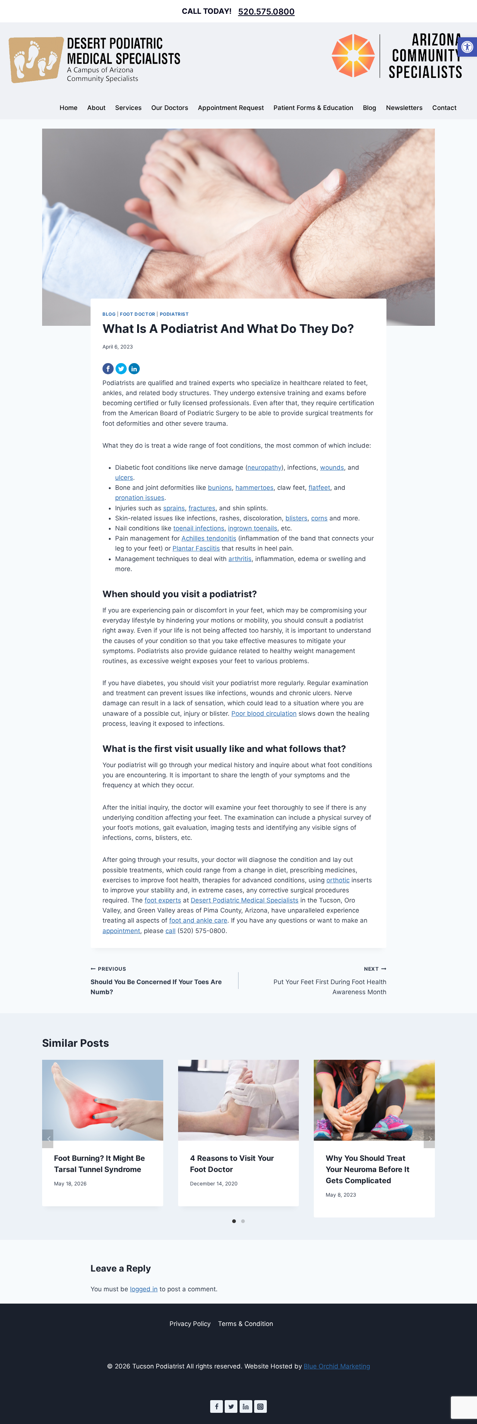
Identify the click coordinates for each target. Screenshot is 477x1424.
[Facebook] (108, 368)
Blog (369, 107)
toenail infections (198, 528)
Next (429, 1139)
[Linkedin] (246, 1406)
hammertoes (255, 487)
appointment (121, 931)
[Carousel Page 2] (242, 1221)
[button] (467, 47)
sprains (174, 508)
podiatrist (174, 314)
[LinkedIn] (134, 368)
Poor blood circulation (264, 713)
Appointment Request (231, 107)
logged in (144, 1289)
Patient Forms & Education (313, 107)
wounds (332, 467)
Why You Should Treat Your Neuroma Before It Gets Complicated (368, 1169)
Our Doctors (169, 107)
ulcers (124, 477)
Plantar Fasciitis (196, 548)
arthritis (240, 559)
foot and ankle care (198, 920)
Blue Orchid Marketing (337, 1366)
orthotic (338, 880)
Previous (47, 1139)
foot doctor (137, 314)
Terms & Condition (245, 1323)
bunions (220, 487)
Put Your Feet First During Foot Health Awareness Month (330, 981)
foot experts (163, 900)
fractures (202, 508)
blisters (296, 518)
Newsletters (404, 107)
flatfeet (319, 487)
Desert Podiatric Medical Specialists (244, 900)
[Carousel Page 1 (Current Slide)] (234, 1221)
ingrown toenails (252, 528)
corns (319, 518)
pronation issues (139, 497)
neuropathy (264, 467)
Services (128, 107)
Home (69, 107)
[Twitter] (121, 368)
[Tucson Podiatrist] (94, 60)
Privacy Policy (190, 1323)
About (96, 107)
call (170, 931)
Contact (444, 107)
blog (109, 314)
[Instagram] (260, 1406)
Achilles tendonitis (208, 538)
